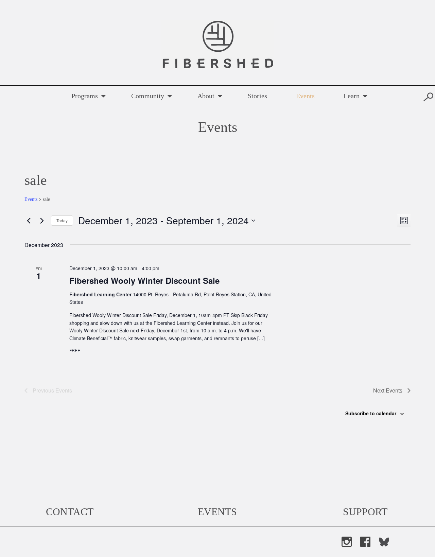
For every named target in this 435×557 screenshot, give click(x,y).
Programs (84, 96)
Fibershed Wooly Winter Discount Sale (144, 280)
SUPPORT (365, 511)
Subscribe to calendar (370, 413)
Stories (257, 96)
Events (305, 96)
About (205, 96)
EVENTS (217, 511)
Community (147, 96)
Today (62, 220)
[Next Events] (42, 220)
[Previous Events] (28, 220)
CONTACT (69, 511)
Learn (352, 96)
